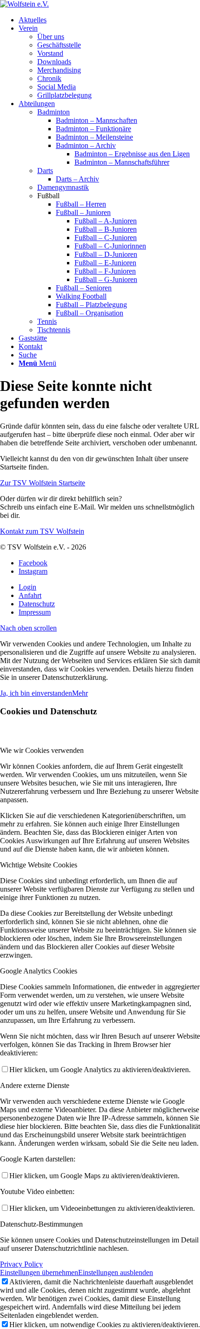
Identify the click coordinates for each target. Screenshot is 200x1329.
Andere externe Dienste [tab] (34, 1085)
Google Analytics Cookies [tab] (38, 971)
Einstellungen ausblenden (115, 1272)
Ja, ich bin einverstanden (36, 693)
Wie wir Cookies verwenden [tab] (42, 750)
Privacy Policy (21, 1264)
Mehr (80, 693)
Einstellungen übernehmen (39, 1272)
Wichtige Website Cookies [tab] (38, 865)
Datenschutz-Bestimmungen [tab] (41, 1224)
